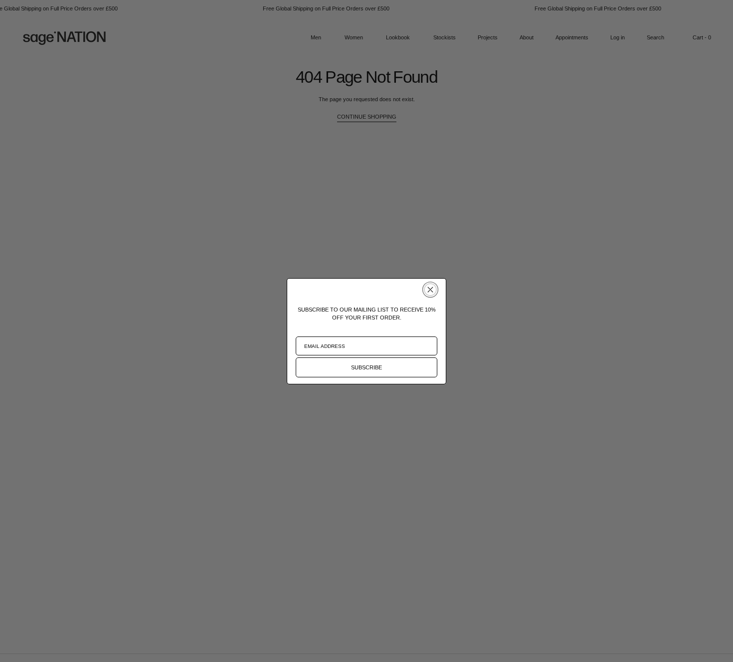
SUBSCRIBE (366, 367)
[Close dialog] (430, 290)
